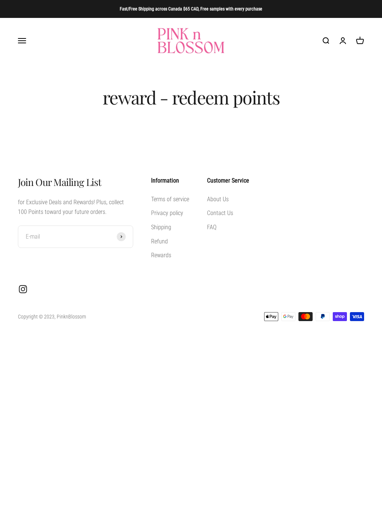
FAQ (211, 227)
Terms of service (170, 199)
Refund (159, 241)
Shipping (161, 227)
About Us (218, 199)
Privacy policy (167, 213)
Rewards (161, 255)
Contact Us (220, 213)
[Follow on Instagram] (23, 289)
